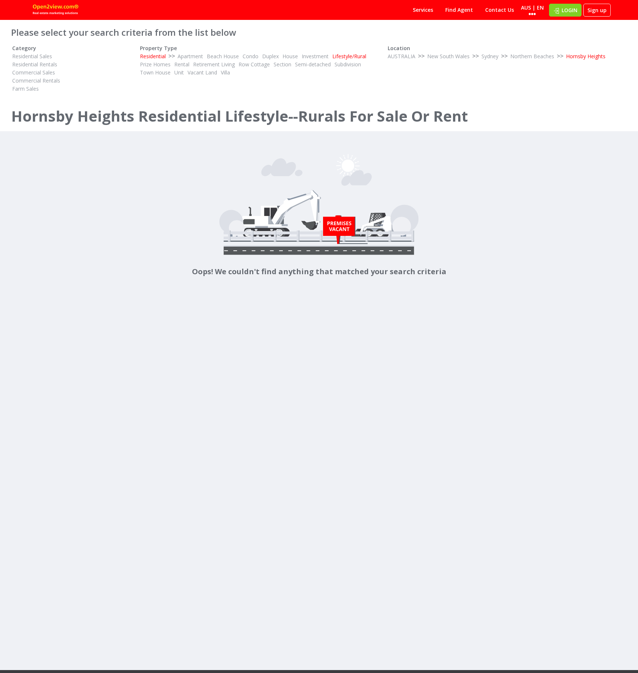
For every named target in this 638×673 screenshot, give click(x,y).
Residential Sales (32, 56)
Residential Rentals (34, 64)
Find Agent (459, 9)
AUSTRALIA (401, 56)
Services (423, 9)
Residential (153, 56)
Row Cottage (254, 64)
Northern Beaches (532, 56)
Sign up (597, 10)
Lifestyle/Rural (349, 56)
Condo (250, 56)
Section (282, 64)
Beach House (223, 56)
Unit (179, 72)
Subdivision (348, 64)
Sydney (489, 56)
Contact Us (499, 9)
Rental (181, 64)
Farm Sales (25, 88)
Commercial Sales (33, 72)
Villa (225, 72)
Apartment (190, 56)
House (290, 56)
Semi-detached (313, 64)
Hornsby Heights (586, 56)
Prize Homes (155, 64)
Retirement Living (214, 64)
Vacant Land (202, 72)
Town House (155, 72)
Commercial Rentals (36, 80)
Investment (315, 56)
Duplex (270, 56)
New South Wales (448, 56)
